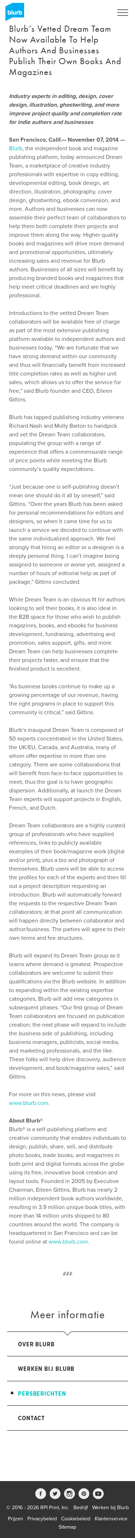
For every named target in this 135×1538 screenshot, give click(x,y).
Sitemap (67, 1527)
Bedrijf (80, 1507)
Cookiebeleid (75, 1519)
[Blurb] (12, 14)
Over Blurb (36, 1345)
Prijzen (15, 1519)
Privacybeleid (42, 1519)
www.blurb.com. (29, 1103)
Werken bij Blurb (46, 1369)
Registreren (92, 12)
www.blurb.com (68, 1241)
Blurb (15, 148)
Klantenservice (111, 1519)
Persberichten (42, 1394)
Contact (31, 1418)
